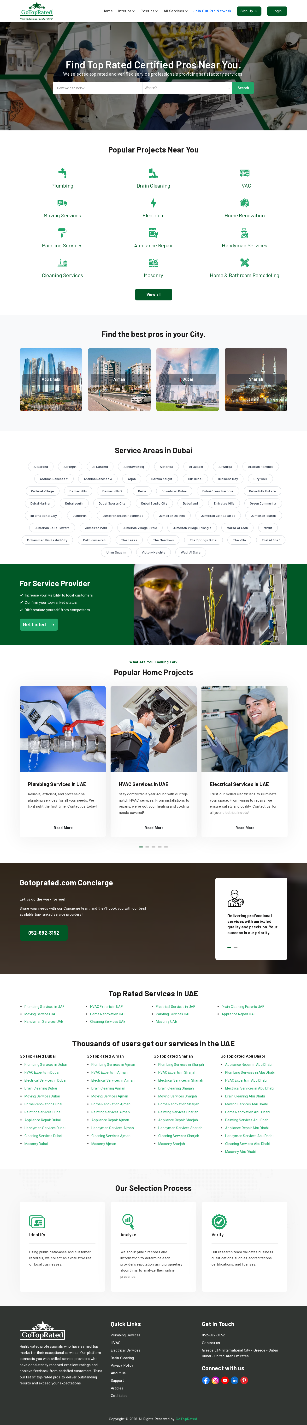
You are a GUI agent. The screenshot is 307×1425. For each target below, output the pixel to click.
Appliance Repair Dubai (42, 1120)
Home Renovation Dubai (43, 1104)
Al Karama (100, 466)
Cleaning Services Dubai (43, 1136)
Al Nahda (166, 466)
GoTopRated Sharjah (173, 1056)
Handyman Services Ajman (112, 1128)
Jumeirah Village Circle (140, 528)
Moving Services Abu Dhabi (246, 1104)
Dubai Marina (40, 503)
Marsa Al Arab (237, 528)
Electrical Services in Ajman (113, 1080)
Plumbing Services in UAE (57, 784)
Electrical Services (126, 1350)
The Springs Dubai (203, 540)
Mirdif (268, 528)
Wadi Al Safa (191, 552)
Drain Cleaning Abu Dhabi (245, 1096)
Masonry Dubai (36, 1144)
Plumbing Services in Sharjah (181, 1064)
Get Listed (119, 1396)
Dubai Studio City (154, 503)
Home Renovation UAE (108, 1014)
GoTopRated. (187, 1419)
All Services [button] (174, 11)
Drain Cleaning (122, 1358)
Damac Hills (78, 491)
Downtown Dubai (174, 491)
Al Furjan (70, 466)
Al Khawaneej (134, 466)
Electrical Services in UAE (239, 784)
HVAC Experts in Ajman (109, 1072)
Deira (142, 491)
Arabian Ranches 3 (98, 479)
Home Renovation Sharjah (178, 1104)
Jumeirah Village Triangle (192, 528)
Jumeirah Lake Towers (52, 528)
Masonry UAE (166, 1021)
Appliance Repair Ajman (110, 1120)
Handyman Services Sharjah (180, 1128)
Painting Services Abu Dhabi (247, 1120)
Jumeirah (80, 515)
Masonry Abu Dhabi (240, 1152)
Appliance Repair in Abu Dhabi (249, 1064)
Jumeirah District (172, 515)
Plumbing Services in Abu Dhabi (250, 1072)
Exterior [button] (148, 11)
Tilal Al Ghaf (271, 540)
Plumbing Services (126, 1335)
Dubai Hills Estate (262, 491)
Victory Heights (153, 552)
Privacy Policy (122, 1365)
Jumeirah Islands (264, 515)
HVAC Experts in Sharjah (177, 1072)
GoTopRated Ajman (105, 1056)
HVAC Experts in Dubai (41, 1072)
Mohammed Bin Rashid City (47, 540)
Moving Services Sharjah (177, 1096)
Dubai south (74, 503)
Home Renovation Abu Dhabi (247, 1112)
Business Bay (228, 479)
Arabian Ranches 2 (54, 479)
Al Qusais (196, 466)
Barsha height (161, 479)
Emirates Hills (224, 503)
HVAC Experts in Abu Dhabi (246, 1080)
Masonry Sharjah (171, 1144)
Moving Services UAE (41, 1014)
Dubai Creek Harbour (218, 491)
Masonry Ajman (103, 1144)
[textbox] (187, 88)
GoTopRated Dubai (38, 1056)
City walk (260, 479)
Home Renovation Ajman (110, 1104)
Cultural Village (42, 491)
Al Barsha (41, 466)
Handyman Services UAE (43, 1021)
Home (107, 11)
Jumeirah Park (96, 528)
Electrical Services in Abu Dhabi (249, 1088)
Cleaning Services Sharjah (178, 1136)
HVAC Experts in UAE (106, 1007)
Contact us (211, 1343)
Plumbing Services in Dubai (46, 1064)
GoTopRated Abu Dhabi (242, 1056)
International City (43, 515)
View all (154, 294)
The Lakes (129, 540)
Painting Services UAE (173, 1014)
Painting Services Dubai (42, 1112)
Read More (63, 828)
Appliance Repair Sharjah (178, 1120)
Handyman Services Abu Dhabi (249, 1136)
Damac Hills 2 (112, 491)
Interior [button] (125, 11)
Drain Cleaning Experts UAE (243, 1007)
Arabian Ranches (261, 466)
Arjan (132, 479)
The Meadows (163, 540)
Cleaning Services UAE (107, 1021)
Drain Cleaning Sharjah (176, 1088)
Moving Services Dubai (42, 1096)
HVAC (115, 1343)
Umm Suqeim (116, 552)
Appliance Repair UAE (239, 1014)
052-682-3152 (43, 933)
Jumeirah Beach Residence (122, 515)
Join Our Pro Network (212, 11)
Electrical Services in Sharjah (180, 1080)
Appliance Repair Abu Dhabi (247, 1128)
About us (118, 1373)
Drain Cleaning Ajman (108, 1088)
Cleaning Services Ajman (110, 1136)
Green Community (263, 503)
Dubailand (190, 503)
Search (243, 88)
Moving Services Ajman (109, 1096)
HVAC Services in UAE (143, 784)
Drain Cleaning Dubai (40, 1088)
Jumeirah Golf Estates (218, 515)
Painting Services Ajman (110, 1112)
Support (117, 1380)
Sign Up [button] (247, 11)
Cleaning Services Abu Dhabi (247, 1144)
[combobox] (187, 88)
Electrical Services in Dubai (45, 1080)
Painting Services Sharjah (178, 1112)
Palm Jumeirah (94, 540)
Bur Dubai (195, 479)
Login (277, 11)
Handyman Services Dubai (44, 1128)
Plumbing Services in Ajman (113, 1064)
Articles (117, 1388)
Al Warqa (225, 466)
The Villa (239, 540)
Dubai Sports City (112, 503)
